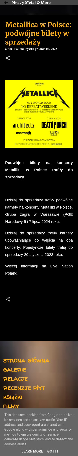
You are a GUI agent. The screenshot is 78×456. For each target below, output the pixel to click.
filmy (11, 405)
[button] (7, 58)
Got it (52, 451)
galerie (14, 369)
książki (12, 396)
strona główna (26, 359)
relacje (15, 378)
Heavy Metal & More (31, 2)
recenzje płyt (24, 387)
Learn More (32, 451)
